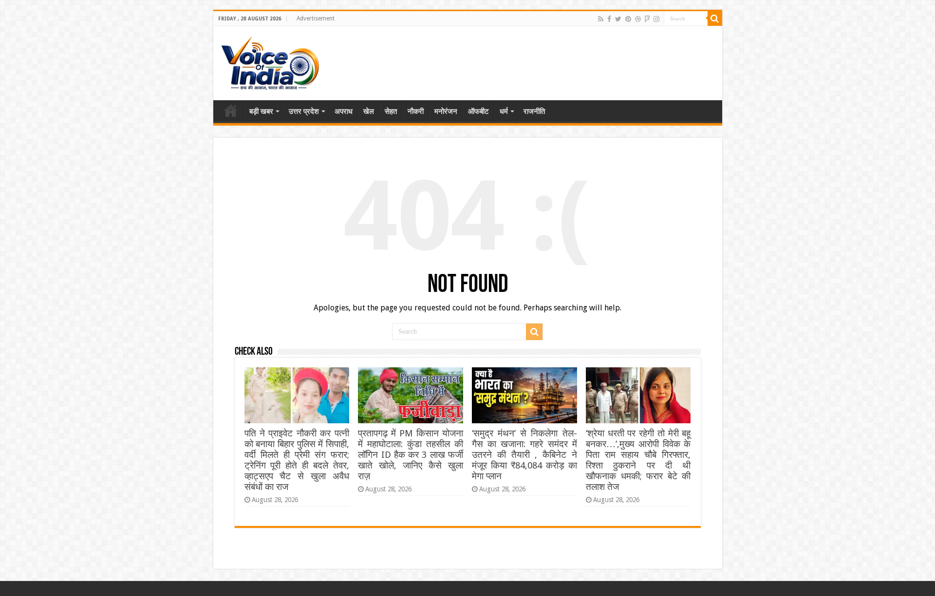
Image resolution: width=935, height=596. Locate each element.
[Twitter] (618, 19)
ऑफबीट (478, 111)
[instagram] (656, 19)
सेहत (391, 111)
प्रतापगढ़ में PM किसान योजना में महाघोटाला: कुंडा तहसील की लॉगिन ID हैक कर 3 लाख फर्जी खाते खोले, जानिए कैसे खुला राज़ (410, 454)
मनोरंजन (445, 111)
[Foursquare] (647, 19)
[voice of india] (270, 61)
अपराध (344, 111)
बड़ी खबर (261, 111)
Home (230, 110)
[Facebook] (609, 19)
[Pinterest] (628, 19)
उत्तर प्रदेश (304, 111)
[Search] (715, 18)
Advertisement (316, 18)
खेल (368, 111)
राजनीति (534, 111)
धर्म (504, 111)
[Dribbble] (638, 19)
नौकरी (416, 111)
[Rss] (600, 19)
